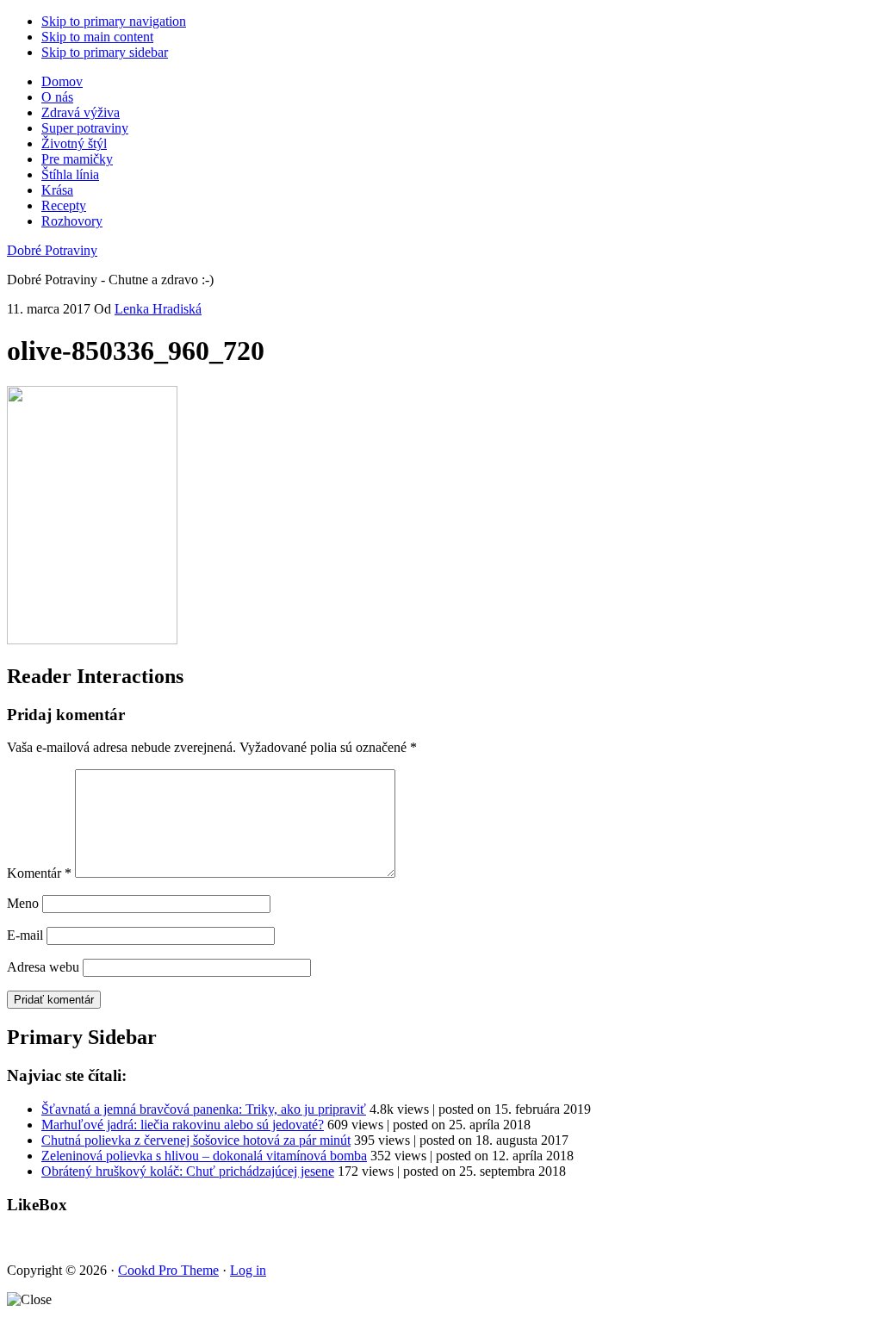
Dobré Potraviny (52, 250)
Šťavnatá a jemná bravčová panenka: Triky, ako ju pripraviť (203, 1109)
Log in (248, 1270)
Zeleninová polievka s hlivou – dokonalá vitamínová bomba (204, 1155)
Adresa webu (43, 967)
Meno (23, 903)
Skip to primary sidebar (104, 52)
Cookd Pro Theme (168, 1270)
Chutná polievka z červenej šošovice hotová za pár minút (196, 1140)
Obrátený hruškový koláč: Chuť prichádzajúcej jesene (187, 1171)
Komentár (39, 873)
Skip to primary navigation (113, 21)
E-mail (25, 935)
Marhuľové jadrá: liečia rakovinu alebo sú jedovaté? (182, 1124)
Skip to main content (97, 36)
